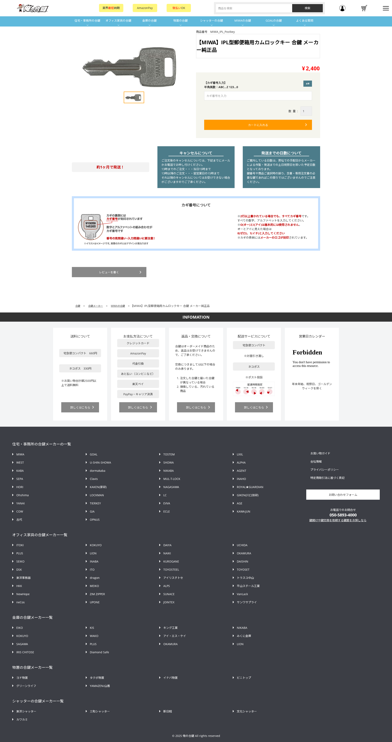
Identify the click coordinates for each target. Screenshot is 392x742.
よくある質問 (304, 20)
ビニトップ (244, 678)
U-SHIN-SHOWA (100, 462)
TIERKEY (95, 503)
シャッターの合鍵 (211, 20)
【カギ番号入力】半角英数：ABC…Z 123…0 (257, 85)
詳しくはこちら (80, 407)
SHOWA (168, 462)
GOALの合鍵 (274, 20)
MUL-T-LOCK (171, 479)
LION (93, 553)
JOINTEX (168, 602)
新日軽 (167, 711)
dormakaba (97, 471)
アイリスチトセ (173, 578)
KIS (92, 628)
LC (165, 495)
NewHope (23, 594)
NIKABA (168, 471)
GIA (92, 511)
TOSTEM (169, 454)
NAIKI (167, 553)
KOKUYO (96, 545)
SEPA (19, 479)
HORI (19, 487)
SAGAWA (22, 644)
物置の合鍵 (180, 20)
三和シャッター (100, 711)
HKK (19, 586)
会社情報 (316, 461)
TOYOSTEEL (171, 569)
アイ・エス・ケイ (174, 636)
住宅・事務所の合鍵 (87, 20)
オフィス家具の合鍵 (118, 20)
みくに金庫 (244, 636)
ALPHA (241, 462)
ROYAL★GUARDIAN (250, 487)
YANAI (20, 503)
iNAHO (241, 479)
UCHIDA (242, 545)
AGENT (241, 471)
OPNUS (95, 520)
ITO (92, 569)
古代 (19, 520)
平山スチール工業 (248, 586)
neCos (20, 602)
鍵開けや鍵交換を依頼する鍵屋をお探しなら (337, 520)
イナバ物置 (170, 678)
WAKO (94, 636)
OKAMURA (244, 553)
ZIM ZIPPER (97, 594)
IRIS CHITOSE (25, 652)
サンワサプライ (247, 602)
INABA (94, 561)
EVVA (166, 503)
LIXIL (240, 454)
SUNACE (169, 594)
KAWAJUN (243, 511)
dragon (95, 578)
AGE (239, 503)
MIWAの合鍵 (242, 20)
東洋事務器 (23, 578)
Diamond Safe (99, 652)
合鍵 (77, 306)
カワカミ (22, 719)
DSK (19, 569)
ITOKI (20, 545)
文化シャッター (247, 711)
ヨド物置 (22, 678)
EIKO (19, 628)
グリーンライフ (26, 686)
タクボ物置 (97, 678)
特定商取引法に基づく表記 (327, 478)
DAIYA (167, 545)
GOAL (93, 454)
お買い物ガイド (320, 453)
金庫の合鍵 (149, 20)
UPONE (95, 602)
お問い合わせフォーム (343, 495)
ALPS (166, 586)
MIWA (20, 454)
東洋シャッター (26, 711)
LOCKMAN (97, 495)
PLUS (19, 553)
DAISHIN (242, 561)
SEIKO (20, 561)
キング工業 (170, 628)
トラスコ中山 (245, 578)
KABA (20, 471)
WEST (20, 462)
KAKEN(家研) (98, 487)
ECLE (166, 511)
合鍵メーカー (95, 306)
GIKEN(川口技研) (247, 495)
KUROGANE (171, 561)
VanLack (242, 594)
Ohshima (22, 495)
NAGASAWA (171, 487)
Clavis (94, 479)
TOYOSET (243, 569)
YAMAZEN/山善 (100, 686)
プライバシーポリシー (324, 470)
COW (19, 511)
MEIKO (94, 586)
